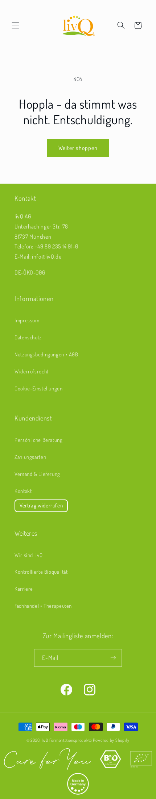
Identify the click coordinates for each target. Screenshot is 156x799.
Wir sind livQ (28, 555)
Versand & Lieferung (37, 473)
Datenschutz (28, 337)
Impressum (27, 320)
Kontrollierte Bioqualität (41, 571)
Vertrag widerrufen (41, 505)
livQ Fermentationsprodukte (67, 740)
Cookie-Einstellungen (39, 388)
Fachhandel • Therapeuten (43, 605)
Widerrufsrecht (32, 371)
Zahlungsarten (30, 456)
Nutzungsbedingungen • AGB (46, 354)
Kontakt (23, 491)
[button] (15, 25)
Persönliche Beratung (39, 439)
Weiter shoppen (78, 147)
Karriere (24, 588)
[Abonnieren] (113, 658)
